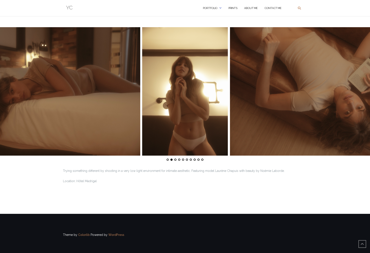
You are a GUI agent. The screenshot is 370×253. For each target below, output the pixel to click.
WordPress (116, 235)
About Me (251, 8)
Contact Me (272, 8)
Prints (232, 8)
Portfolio (210, 8)
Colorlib (84, 235)
